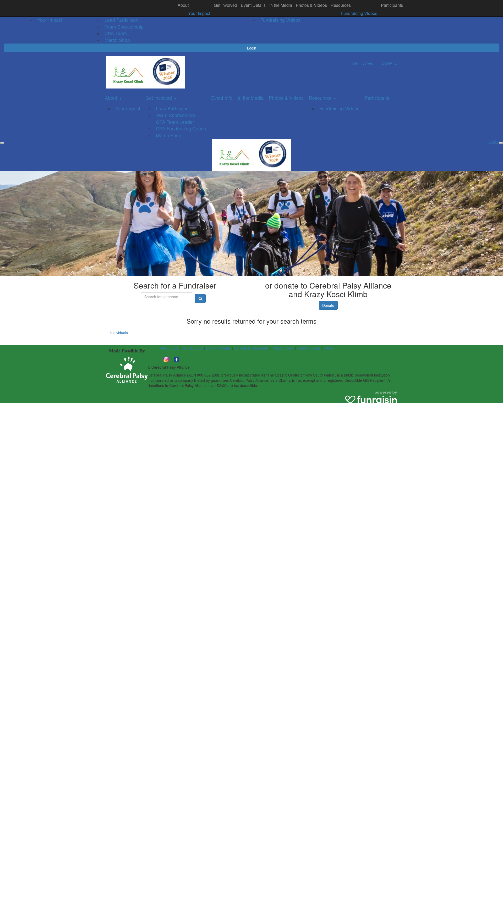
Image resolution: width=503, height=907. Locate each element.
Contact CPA (192, 348)
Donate (328, 305)
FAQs (328, 348)
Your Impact (199, 13)
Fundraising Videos (359, 13)
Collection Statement (251, 348)
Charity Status (309, 348)
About (183, 5)
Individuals (119, 332)
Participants (392, 5)
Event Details (253, 5)
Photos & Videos (311, 5)
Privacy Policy (282, 348)
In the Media (280, 5)
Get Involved (225, 5)
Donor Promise (218, 348)
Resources (341, 5)
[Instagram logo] (166, 358)
